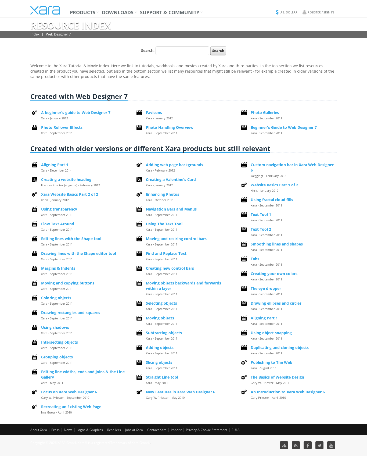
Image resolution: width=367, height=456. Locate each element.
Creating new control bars (170, 268)
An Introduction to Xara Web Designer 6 (288, 391)
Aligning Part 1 (54, 164)
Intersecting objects (59, 342)
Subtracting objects (164, 332)
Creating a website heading (66, 179)
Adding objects (160, 347)
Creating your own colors (274, 273)
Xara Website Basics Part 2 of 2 (69, 194)
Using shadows (55, 327)
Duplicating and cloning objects (280, 347)
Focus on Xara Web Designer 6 (69, 391)
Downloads (118, 12)
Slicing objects (159, 362)
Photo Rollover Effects (61, 127)
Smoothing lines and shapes (277, 244)
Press (55, 430)
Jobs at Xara (134, 430)
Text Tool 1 (261, 214)
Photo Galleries (265, 112)
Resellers (114, 430)
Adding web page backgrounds (174, 164)
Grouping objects (57, 356)
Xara (45, 10)
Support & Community (169, 12)
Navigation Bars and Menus (171, 209)
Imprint (176, 430)
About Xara (38, 430)
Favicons (154, 112)
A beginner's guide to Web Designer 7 (75, 112)
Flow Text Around (57, 223)
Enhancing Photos (162, 194)
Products (82, 12)
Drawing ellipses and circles (276, 303)
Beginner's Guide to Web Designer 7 (284, 127)
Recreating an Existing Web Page (71, 406)
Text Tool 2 (261, 229)
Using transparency (59, 209)
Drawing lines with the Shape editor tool (78, 253)
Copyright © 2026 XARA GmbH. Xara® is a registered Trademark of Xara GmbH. (90, 442)
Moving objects (160, 317)
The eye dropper (266, 288)
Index (34, 34)
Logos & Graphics (90, 430)
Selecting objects (161, 303)
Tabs (255, 258)
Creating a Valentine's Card (171, 179)
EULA (236, 430)
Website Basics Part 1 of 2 (274, 184)
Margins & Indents (58, 268)
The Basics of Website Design (277, 377)
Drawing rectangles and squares (70, 312)
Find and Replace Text (166, 253)
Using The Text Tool (164, 223)
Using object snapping (271, 332)
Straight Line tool (162, 377)
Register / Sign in (321, 12)
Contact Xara (157, 430)
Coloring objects (56, 297)
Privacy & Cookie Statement (206, 430)
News (68, 430)
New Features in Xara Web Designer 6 (180, 391)
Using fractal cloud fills (272, 199)
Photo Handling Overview (169, 127)
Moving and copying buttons (67, 283)
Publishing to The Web (271, 362)
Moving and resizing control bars (176, 238)
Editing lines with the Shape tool (71, 238)
